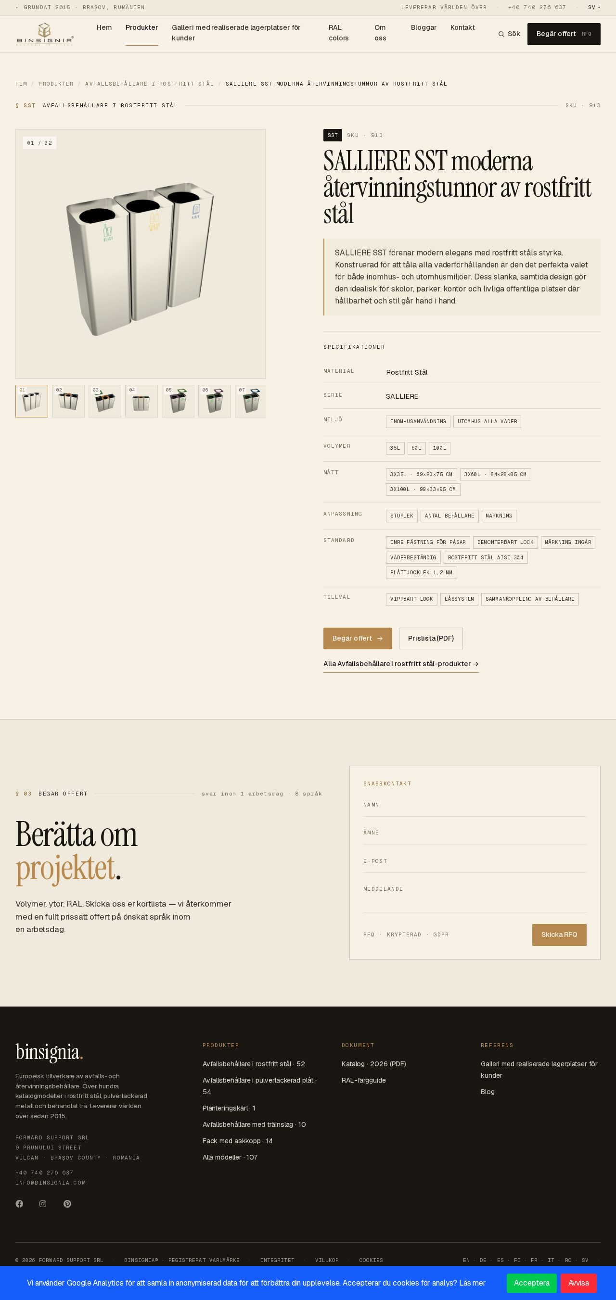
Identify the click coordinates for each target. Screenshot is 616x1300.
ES (500, 1260)
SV (594, 7)
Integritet (277, 1260)
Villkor (327, 1260)
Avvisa (579, 1283)
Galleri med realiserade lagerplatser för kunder (236, 32)
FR (534, 1260)
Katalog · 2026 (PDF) (374, 1064)
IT (551, 1260)
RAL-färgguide (364, 1080)
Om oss (380, 32)
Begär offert (564, 33)
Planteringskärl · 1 (229, 1108)
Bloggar (424, 27)
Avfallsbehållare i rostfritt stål (149, 83)
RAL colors (339, 32)
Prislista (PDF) (431, 638)
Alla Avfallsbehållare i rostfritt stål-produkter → (401, 663)
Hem (104, 27)
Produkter (142, 27)
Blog (488, 1091)
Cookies (371, 1260)
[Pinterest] (71, 1207)
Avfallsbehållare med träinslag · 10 (254, 1124)
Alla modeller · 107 (230, 1157)
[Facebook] (23, 1207)
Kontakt (462, 27)
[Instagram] (47, 1207)
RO (568, 1260)
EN (466, 1260)
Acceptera (531, 1283)
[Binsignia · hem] (44, 34)
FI (517, 1260)
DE (483, 1260)
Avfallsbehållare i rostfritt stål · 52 (254, 1064)
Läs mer (472, 1283)
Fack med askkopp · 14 (238, 1140)
